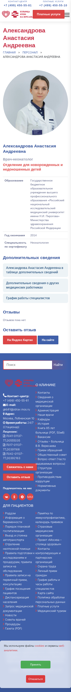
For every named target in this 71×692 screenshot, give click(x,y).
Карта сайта (46, 593)
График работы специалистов (28, 298)
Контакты (44, 392)
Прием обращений (50, 450)
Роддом (10, 513)
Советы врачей (15, 619)
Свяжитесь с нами (20, 467)
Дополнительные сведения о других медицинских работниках (32, 285)
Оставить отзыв (18, 477)
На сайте (48, 340)
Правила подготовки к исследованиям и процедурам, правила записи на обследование (19, 561)
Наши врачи (46, 414)
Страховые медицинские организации (44, 531)
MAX (30, 496)
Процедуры (12, 624)
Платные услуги (48, 14)
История (43, 423)
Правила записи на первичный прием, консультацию (17, 579)
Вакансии (44, 437)
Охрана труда (47, 566)
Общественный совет (52, 454)
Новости (10, 615)
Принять (35, 664)
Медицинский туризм (52, 610)
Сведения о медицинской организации (44, 401)
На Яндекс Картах (20, 340)
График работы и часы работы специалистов (48, 584)
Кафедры (44, 419)
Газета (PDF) (13, 628)
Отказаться (35, 679)
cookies (39, 645)
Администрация (48, 410)
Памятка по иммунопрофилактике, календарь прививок (50, 518)
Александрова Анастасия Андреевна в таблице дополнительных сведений (34, 270)
